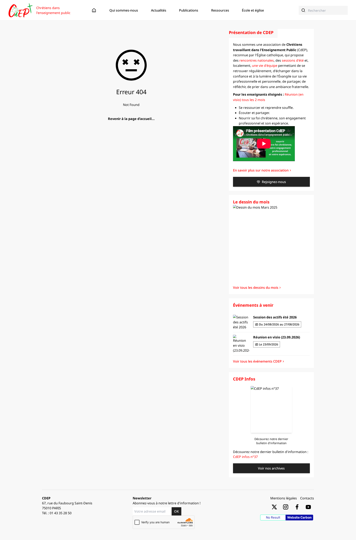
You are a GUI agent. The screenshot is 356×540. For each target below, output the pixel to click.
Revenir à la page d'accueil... (131, 118)
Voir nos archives (271, 468)
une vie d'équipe (264, 65)
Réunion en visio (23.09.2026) (276, 337)
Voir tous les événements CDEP (257, 361)
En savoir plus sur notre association (261, 170)
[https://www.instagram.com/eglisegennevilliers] (285, 506)
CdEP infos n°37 (245, 456)
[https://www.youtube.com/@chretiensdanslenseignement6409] (308, 506)
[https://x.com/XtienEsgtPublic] (274, 506)
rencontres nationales (256, 60)
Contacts (307, 498)
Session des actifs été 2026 (275, 317)
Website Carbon (299, 517)
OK (176, 511)
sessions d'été (293, 60)
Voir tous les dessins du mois (255, 287)
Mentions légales (283, 498)
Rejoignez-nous (274, 182)
